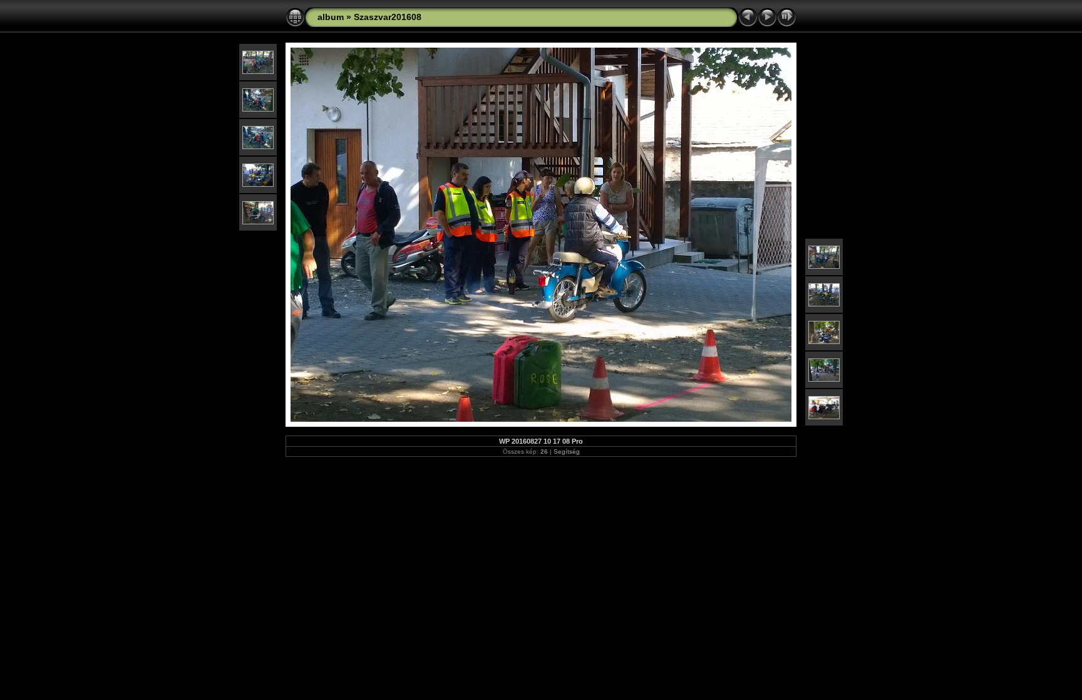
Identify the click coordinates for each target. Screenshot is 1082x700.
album (330, 17)
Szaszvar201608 (387, 17)
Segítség (567, 451)
